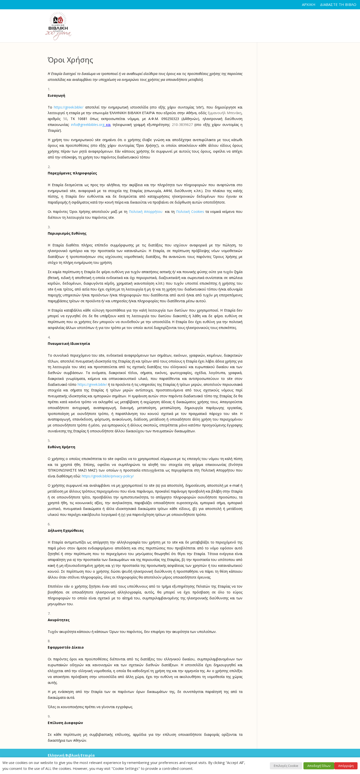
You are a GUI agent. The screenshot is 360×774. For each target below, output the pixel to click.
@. (87, 124)
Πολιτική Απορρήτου (146, 211)
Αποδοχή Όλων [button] (318, 765)
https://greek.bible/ (68, 107)
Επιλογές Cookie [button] (286, 765)
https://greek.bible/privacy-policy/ (108, 476)
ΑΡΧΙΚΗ (308, 5)
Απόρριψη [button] (346, 765)
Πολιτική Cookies (190, 211)
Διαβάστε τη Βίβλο (338, 5)
